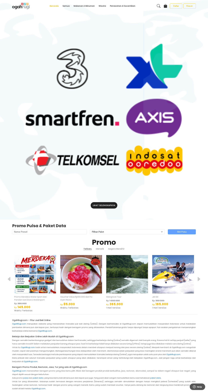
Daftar (176, 6)
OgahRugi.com (19, 323)
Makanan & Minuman (84, 6)
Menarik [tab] (100, 249)
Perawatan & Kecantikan (122, 6)
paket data (38, 378)
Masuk (189, 6)
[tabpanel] (104, 283)
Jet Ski (155, 296)
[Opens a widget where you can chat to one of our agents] (197, 387)
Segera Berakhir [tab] (116, 249)
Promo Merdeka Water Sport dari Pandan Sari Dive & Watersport (30, 298)
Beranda (54, 6)
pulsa (25, 378)
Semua (66, 6)
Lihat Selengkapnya (104, 205)
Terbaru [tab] (87, 249)
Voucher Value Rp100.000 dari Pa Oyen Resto (76, 298)
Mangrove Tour (113, 296)
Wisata (102, 6)
